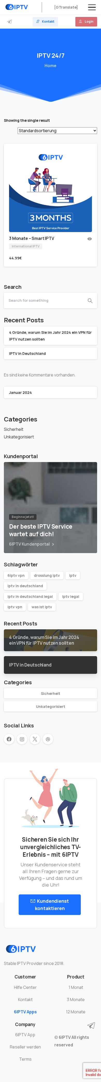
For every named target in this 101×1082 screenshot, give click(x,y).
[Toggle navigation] (92, 7)
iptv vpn (15, 606)
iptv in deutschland (25, 585)
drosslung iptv (47, 575)
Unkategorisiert (19, 437)
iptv (72, 575)
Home (50, 65)
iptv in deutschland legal (30, 596)
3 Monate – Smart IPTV (31, 238)
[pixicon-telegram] (91, 1026)
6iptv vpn (16, 575)
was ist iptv (42, 606)
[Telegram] (9, 22)
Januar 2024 (20, 392)
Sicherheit (13, 429)
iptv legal (70, 596)
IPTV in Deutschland (27, 353)
